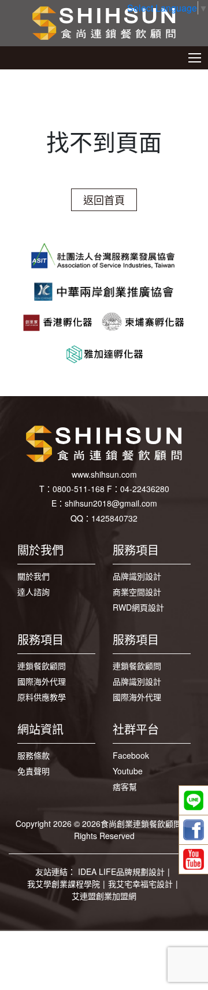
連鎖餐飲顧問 (41, 665)
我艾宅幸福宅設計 (140, 883)
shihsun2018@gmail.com (111, 503)
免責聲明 (33, 771)
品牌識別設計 (137, 576)
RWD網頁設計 (138, 607)
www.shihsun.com (104, 474)
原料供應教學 (41, 697)
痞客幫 (125, 786)
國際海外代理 (41, 681)
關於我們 (33, 576)
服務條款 (33, 755)
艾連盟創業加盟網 (104, 896)
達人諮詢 (33, 591)
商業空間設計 (137, 591)
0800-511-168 (79, 488)
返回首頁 (104, 199)
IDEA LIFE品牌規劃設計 (121, 871)
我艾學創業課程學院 (63, 883)
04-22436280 (144, 488)
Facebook (131, 755)
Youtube (128, 771)
